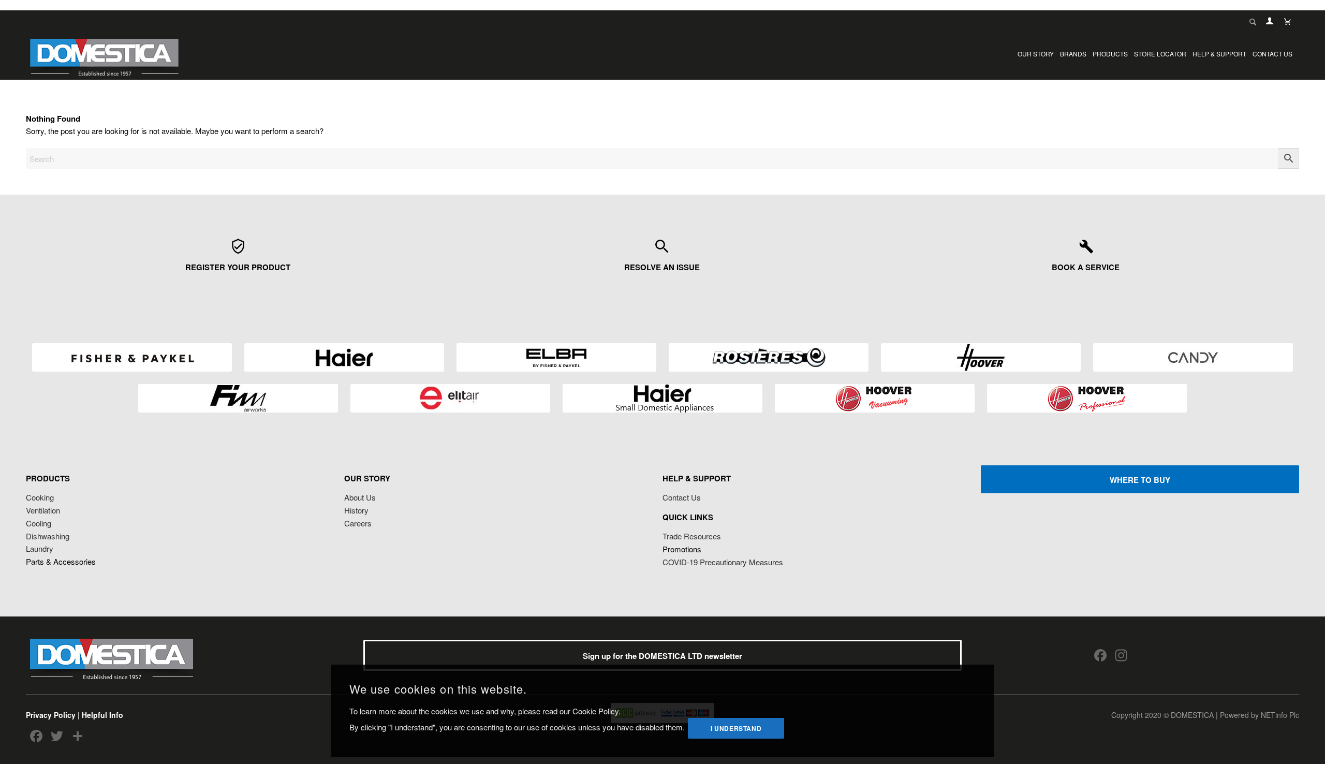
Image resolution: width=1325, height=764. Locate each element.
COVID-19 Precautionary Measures (722, 561)
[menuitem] (1035, 54)
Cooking (40, 497)
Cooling (38, 523)
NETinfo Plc (1280, 715)
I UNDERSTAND (736, 727)
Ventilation (43, 510)
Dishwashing (47, 536)
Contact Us (681, 497)
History (356, 510)
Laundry (39, 548)
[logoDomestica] (104, 54)
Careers (358, 523)
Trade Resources (691, 536)
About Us (360, 497)
